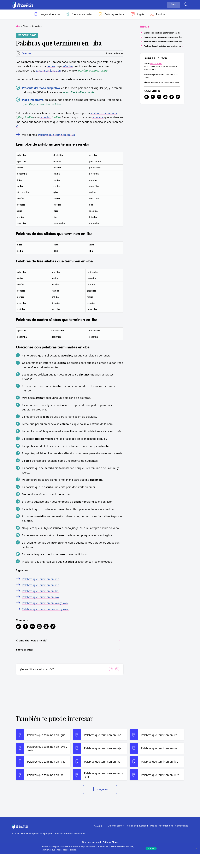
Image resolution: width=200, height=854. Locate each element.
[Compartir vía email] (32, 626)
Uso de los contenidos (161, 825)
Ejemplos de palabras (32, 26)
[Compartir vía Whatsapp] (46, 626)
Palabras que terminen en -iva (56, 135)
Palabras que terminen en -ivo (40, 597)
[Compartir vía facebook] (25, 626)
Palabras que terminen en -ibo (40, 579)
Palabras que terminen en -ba (40, 591)
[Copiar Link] (52, 626)
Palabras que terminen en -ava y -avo (45, 603)
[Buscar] (186, 5)
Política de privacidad (137, 825)
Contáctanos (181, 825)
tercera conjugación (48, 70)
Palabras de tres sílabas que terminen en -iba (163, 41)
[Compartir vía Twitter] (18, 626)
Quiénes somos (116, 825)
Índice (174, 4)
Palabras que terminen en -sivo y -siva (45, 609)
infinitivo (68, 66)
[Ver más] (183, 46)
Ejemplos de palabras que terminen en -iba (162, 32)
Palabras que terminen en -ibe (40, 585)
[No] (196, 848)
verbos (51, 66)
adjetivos (97, 117)
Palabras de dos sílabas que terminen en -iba (163, 37)
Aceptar (151, 848)
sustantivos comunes (104, 113)
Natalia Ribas (156, 63)
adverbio (45, 117)
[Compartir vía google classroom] (39, 626)
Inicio (18, 26)
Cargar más (103, 789)
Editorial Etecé (110, 842)
